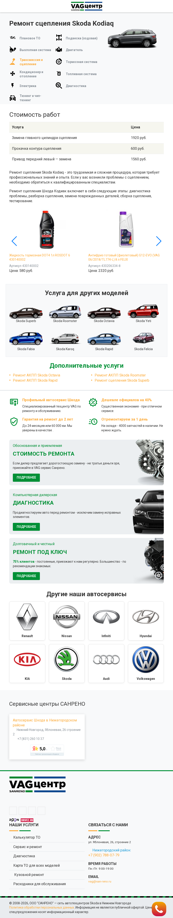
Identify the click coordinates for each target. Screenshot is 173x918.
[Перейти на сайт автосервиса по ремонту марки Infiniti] (106, 621)
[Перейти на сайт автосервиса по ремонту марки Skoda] (67, 663)
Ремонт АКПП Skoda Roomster (120, 375)
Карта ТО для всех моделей (36, 865)
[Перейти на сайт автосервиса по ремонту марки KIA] (27, 663)
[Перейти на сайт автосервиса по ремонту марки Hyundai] (146, 621)
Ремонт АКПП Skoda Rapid (35, 380)
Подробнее (26, 477)
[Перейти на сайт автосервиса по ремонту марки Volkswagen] (146, 663)
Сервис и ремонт (27, 847)
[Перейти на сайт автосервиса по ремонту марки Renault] (27, 621)
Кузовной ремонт (28, 875)
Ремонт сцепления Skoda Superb (122, 380)
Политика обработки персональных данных (41, 907)
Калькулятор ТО (26, 837)
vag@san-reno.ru (99, 881)
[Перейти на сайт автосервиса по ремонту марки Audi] (106, 663)
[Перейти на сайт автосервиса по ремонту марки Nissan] (67, 621)
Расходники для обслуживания (39, 884)
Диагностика (24, 856)
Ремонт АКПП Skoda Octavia (36, 375)
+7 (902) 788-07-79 (103, 855)
